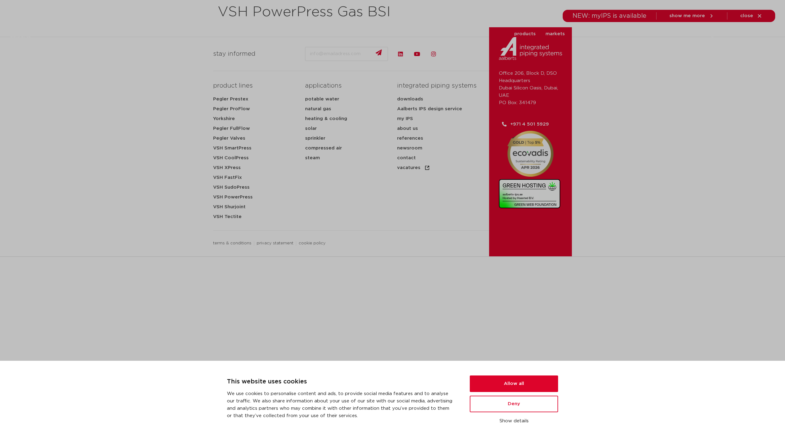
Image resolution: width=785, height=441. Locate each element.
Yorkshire (224, 118)
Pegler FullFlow (231, 128)
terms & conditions (232, 243)
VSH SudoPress (231, 187)
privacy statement (275, 243)
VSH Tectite (227, 216)
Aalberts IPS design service (429, 109)
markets (555, 34)
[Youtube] (417, 54)
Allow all (514, 383)
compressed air (323, 148)
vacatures (408, 167)
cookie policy (312, 243)
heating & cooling (326, 118)
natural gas (318, 109)
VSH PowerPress (233, 197)
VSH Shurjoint (229, 207)
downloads (626, 34)
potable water (322, 99)
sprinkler (315, 138)
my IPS (405, 118)
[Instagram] (433, 54)
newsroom (409, 148)
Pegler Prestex (230, 99)
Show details (514, 421)
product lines (233, 86)
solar (311, 128)
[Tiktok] (450, 54)
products (525, 34)
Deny (514, 403)
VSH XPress (227, 167)
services (659, 34)
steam (312, 158)
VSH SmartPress (232, 148)
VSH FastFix (227, 177)
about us (689, 34)
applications (589, 34)
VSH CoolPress (231, 158)
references (410, 138)
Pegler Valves (229, 138)
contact (406, 158)
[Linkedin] (400, 54)
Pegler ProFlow (231, 109)
